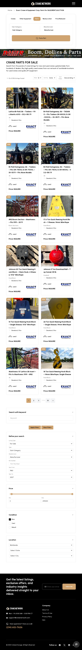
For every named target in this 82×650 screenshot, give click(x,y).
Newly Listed (47, 19)
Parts (37, 19)
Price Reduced (60, 19)
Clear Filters (47, 427)
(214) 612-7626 (14, 627)
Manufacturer (48, 27)
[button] (53, 400)
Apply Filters (34, 427)
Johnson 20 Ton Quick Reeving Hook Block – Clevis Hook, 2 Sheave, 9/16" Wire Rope (22, 272)
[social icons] (60, 645)
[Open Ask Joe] (76, 644)
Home (10, 10)
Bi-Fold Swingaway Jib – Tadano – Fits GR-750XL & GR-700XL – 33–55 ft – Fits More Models (22, 170)
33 (48, 400)
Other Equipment (25, 19)
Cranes (13, 19)
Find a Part (42, 38)
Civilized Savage (16, 645)
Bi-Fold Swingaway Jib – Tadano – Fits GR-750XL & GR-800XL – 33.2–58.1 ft (57, 170)
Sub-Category (17, 27)
